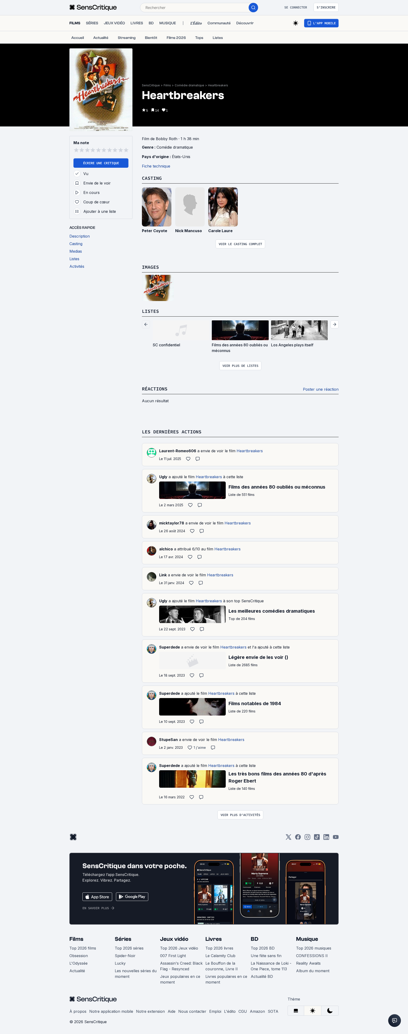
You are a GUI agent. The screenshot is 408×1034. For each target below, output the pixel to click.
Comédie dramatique (189, 85)
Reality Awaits (308, 963)
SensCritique (151, 85)
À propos (77, 1011)
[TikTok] (317, 839)
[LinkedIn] (326, 839)
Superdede (169, 647)
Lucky (120, 963)
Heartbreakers (218, 85)
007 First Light (173, 955)
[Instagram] (307, 839)
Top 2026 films (82, 948)
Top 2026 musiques (313, 948)
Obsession (78, 955)
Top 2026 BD (263, 948)
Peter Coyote (154, 230)
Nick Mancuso (188, 230)
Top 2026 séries (129, 948)
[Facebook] (298, 839)
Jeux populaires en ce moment (180, 979)
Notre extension (150, 1011)
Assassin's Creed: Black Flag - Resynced (181, 966)
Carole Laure (220, 230)
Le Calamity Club (220, 955)
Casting (152, 178)
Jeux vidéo (174, 939)
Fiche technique (156, 166)
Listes (150, 311)
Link (163, 575)
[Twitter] (288, 839)
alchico (166, 549)
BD (254, 939)
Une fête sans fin (266, 955)
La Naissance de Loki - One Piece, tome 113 (271, 966)
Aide (171, 1011)
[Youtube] (336, 839)
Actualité (77, 970)
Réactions (154, 389)
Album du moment (312, 970)
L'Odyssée (78, 963)
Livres (213, 939)
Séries (123, 939)
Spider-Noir (125, 955)
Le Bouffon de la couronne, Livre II (221, 966)
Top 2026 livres (219, 948)
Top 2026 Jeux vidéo (179, 948)
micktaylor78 (171, 523)
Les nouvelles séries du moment (136, 973)
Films (167, 85)
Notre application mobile (111, 1011)
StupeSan (168, 739)
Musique (307, 939)
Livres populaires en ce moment (226, 979)
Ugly (163, 476)
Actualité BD (262, 976)
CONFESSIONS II (312, 955)
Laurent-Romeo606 (177, 450)
